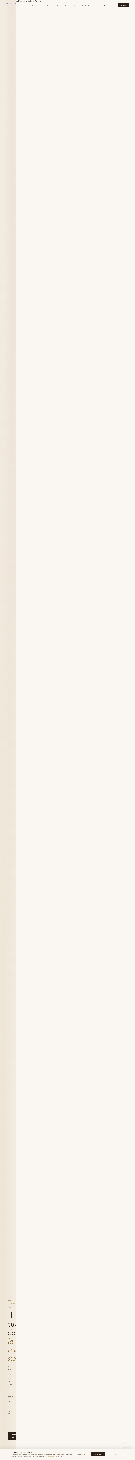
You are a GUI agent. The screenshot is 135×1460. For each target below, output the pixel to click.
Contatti (73, 5)
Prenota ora (85, 5)
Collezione (44, 5)
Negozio (56, 5)
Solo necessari (115, 1454)
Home (34, 5)
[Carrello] (105, 5)
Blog (64, 5)
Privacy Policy (49, 1456)
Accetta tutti (98, 1454)
